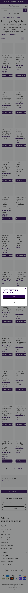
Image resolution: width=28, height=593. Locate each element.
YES (14, 297)
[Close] (25, 288)
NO (14, 302)
